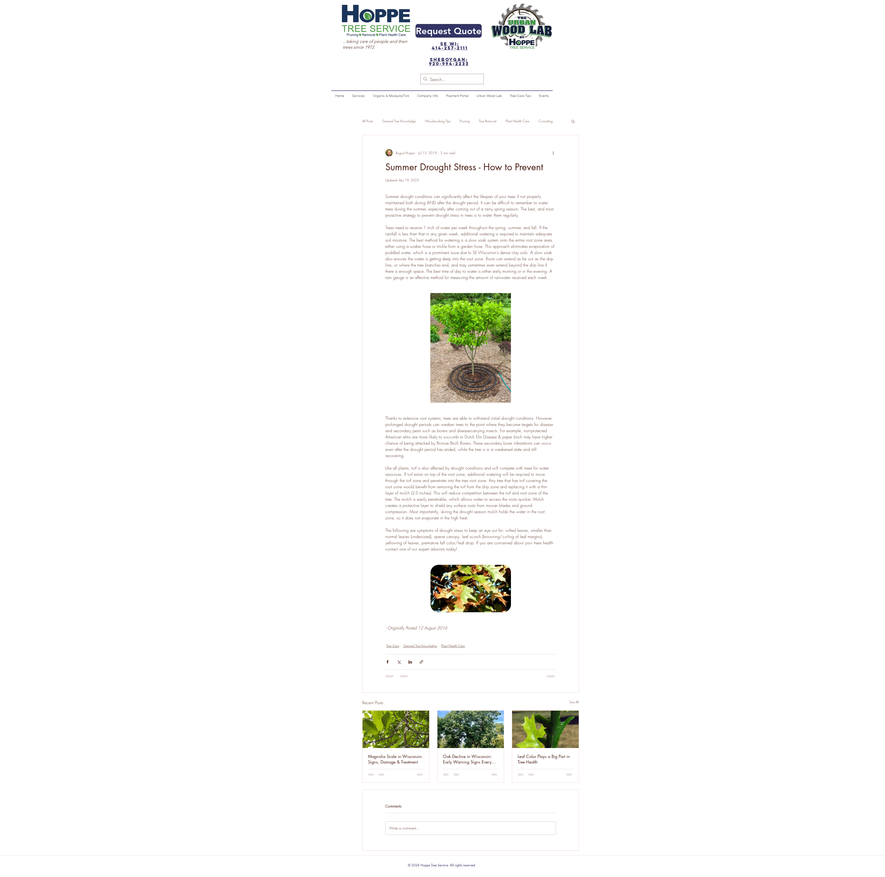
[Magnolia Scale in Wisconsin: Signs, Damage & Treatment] (396, 729)
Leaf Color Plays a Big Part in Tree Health (544, 759)
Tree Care (392, 646)
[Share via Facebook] (387, 662)
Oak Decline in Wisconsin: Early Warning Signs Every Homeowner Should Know (467, 759)
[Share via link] (421, 662)
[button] (573, 121)
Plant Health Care (517, 121)
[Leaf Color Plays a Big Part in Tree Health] (545, 729)
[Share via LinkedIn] (410, 662)
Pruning (465, 121)
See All (574, 702)
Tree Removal (487, 121)
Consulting (546, 121)
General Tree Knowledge (399, 121)
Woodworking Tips (438, 121)
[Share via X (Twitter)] (399, 662)
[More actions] (553, 153)
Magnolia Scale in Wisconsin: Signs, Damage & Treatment (395, 759)
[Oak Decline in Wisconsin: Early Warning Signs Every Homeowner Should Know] (470, 729)
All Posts (367, 121)
